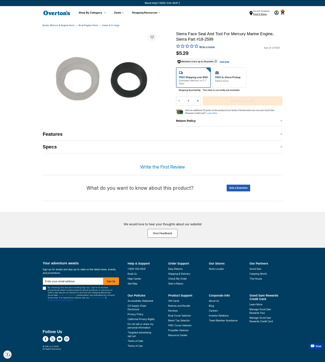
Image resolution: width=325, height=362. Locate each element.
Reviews (173, 310)
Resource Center (177, 335)
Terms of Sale (135, 340)
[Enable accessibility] (7, 354)
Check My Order (177, 278)
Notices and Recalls (179, 305)
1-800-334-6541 (137, 268)
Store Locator (216, 268)
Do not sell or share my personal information (140, 326)
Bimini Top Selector (179, 320)
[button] (91, 13)
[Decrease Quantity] (178, 100)
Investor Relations (219, 315)
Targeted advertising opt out (139, 334)
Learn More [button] (212, 113)
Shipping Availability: (190, 90)
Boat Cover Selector (179, 315)
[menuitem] (91, 13)
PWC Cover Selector (180, 325)
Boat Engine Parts (88, 25)
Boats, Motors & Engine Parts (59, 25)
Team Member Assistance (223, 320)
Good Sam (255, 268)
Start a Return (175, 283)
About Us (214, 300)
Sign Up (111, 281)
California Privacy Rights (141, 319)
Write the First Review (162, 167)
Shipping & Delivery (179, 273)
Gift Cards (173, 300)
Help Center (134, 278)
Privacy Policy (135, 314)
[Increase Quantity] (199, 100)
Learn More (256, 304)
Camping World (258, 273)
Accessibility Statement (140, 300)
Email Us (132, 273)
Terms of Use (135, 345)
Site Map (132, 283)
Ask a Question (238, 187)
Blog (211, 305)
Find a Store (260, 14)
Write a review (207, 47)
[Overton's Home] (56, 13)
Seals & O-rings (111, 25)
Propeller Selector (178, 330)
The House (256, 278)
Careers (213, 310)
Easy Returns (175, 268)
